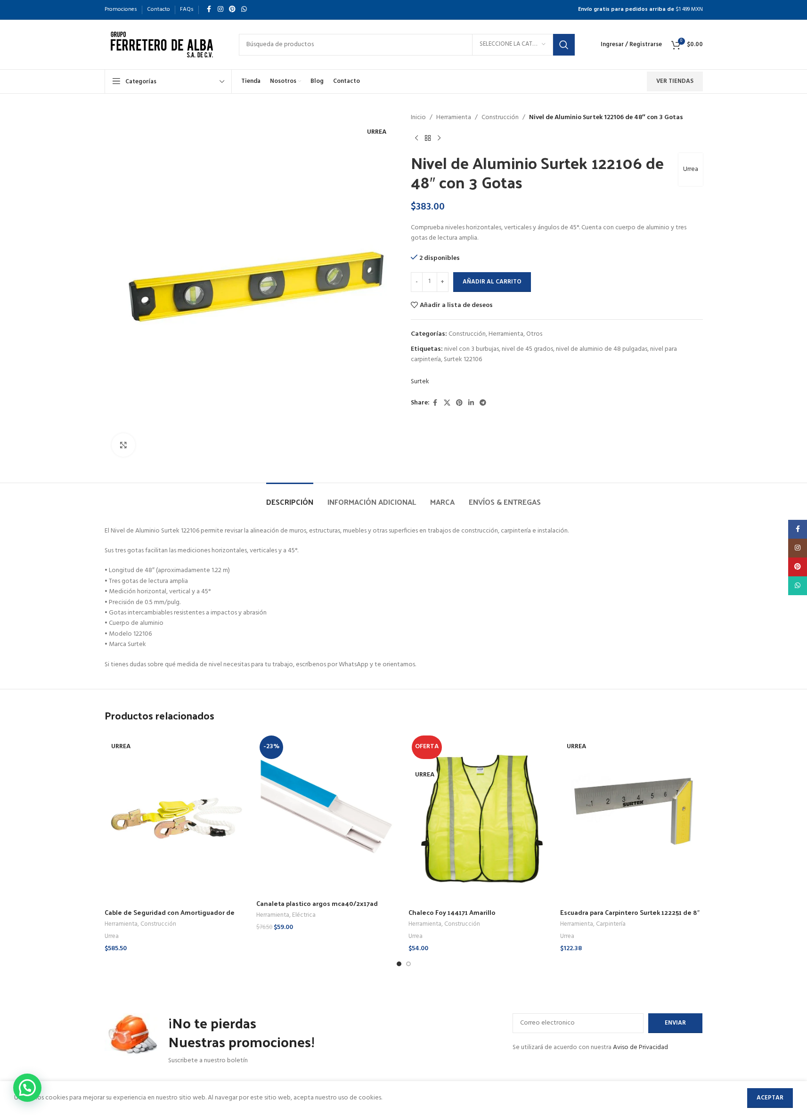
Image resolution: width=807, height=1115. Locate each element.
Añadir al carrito (492, 282)
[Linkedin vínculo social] (471, 403)
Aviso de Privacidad (640, 1047)
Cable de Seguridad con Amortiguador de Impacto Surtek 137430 (170, 917)
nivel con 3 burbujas (471, 349)
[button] (27, 1088)
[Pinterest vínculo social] (232, 9)
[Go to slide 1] (399, 963)
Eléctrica (304, 915)
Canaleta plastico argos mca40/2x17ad (317, 903)
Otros (534, 334)
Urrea (690, 169)
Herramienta (453, 118)
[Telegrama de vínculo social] (483, 403)
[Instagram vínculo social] (220, 9)
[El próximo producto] (439, 138)
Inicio (418, 118)
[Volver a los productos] (427, 138)
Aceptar (770, 1098)
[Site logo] (162, 44)
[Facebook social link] (209, 9)
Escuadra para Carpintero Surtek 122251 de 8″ (630, 912)
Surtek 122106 (463, 359)
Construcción (500, 118)
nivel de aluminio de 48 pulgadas (601, 349)
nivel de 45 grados (527, 349)
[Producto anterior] (416, 138)
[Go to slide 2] (408, 963)
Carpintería (611, 924)
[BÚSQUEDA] (564, 45)
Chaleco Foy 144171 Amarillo (452, 912)
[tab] (289, 497)
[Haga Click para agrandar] (123, 445)
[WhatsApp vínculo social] (244, 9)
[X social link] (447, 403)
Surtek (420, 382)
